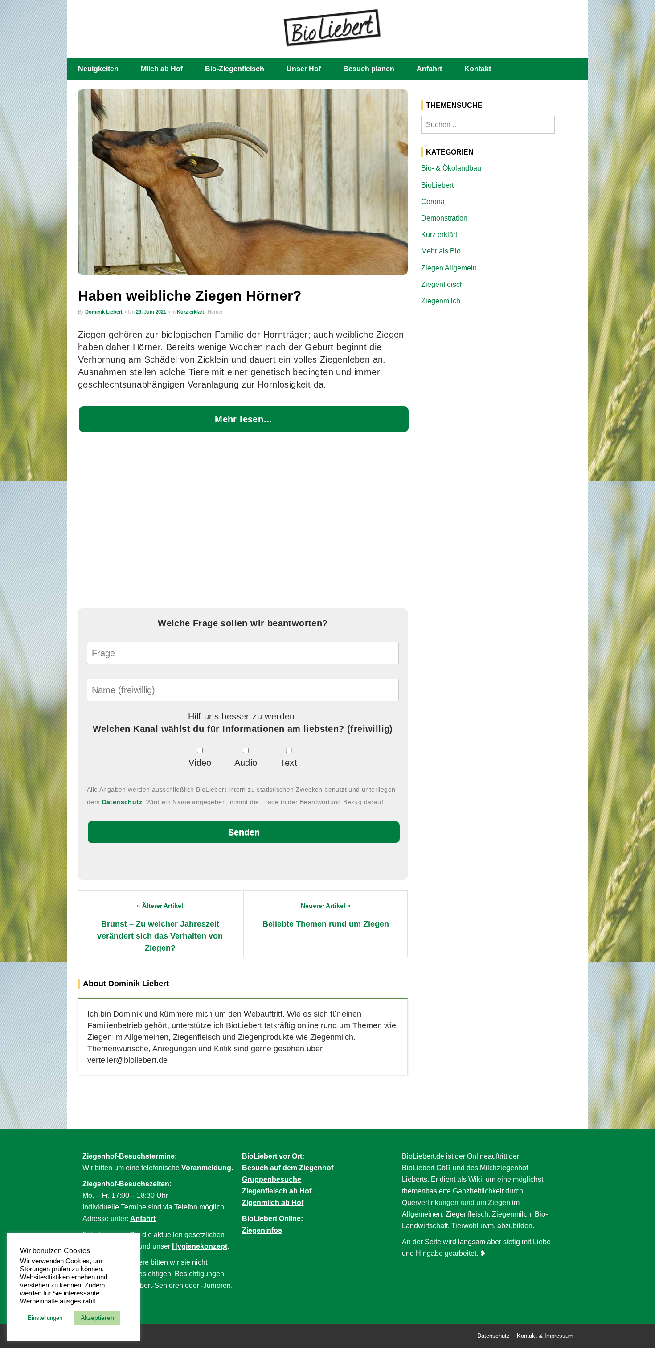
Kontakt (477, 69)
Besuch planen (368, 69)
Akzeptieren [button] (97, 1317)
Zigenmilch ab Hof (272, 1202)
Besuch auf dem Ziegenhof (287, 1168)
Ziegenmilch (440, 301)
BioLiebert (437, 185)
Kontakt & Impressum (545, 1335)
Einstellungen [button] (45, 1318)
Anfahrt (429, 69)
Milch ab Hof (162, 69)
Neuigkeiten (98, 69)
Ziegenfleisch (442, 284)
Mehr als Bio (441, 251)
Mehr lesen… (243, 419)
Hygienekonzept (199, 1246)
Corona (433, 201)
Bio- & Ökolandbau (451, 168)
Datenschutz (122, 801)
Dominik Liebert (104, 312)
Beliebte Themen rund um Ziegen (325, 923)
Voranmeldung (206, 1168)
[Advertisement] (243, 522)
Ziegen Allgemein (449, 268)
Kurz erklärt (190, 312)
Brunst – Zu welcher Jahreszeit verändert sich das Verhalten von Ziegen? (160, 935)
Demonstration (444, 218)
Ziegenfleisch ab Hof (276, 1191)
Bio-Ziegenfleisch (234, 69)
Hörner (215, 312)
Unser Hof (304, 69)
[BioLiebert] (332, 27)
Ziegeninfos (262, 1230)
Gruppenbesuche (271, 1179)
